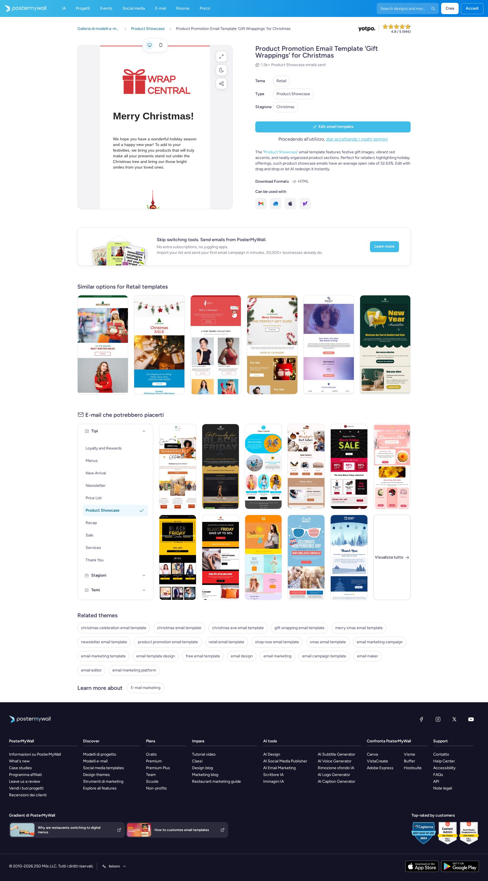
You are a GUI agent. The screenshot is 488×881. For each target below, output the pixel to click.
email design (242, 656)
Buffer (409, 761)
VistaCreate (377, 761)
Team (151, 774)
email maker (367, 656)
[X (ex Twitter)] (454, 719)
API (436, 781)
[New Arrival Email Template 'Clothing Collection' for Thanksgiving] (177, 466)
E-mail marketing (145, 687)
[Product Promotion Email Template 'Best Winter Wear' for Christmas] (102, 344)
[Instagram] (438, 719)
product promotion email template (168, 642)
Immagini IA (273, 781)
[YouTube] (471, 719)
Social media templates (103, 768)
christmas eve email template (238, 627)
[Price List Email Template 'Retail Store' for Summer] (263, 557)
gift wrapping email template (299, 627)
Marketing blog (205, 774)
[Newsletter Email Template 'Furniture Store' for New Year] (385, 344)
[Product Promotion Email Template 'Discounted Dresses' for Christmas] (215, 344)
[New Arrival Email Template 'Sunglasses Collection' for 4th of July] (306, 557)
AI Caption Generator (336, 781)
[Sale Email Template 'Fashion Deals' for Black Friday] (349, 466)
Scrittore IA (273, 774)
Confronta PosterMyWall (389, 741)
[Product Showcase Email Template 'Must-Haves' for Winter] (306, 466)
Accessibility (444, 768)
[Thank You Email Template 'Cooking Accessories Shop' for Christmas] (349, 557)
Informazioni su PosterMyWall (35, 754)
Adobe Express (380, 768)
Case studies (20, 768)
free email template (203, 656)
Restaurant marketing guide (216, 781)
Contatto (441, 754)
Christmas (285, 106)
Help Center (444, 761)
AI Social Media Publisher (285, 761)
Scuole (152, 781)
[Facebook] (421, 719)
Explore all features (100, 788)
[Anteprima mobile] (160, 45)
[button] (221, 56)
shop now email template (277, 642)
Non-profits (156, 788)
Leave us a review (24, 781)
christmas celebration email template (113, 627)
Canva (372, 754)
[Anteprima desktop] (149, 45)
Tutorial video (203, 754)
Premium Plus (158, 768)
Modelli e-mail (95, 761)
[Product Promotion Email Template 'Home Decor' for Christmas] (159, 344)
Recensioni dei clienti (28, 795)
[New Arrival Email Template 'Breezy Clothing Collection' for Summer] (263, 466)
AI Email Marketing (279, 768)
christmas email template (179, 627)
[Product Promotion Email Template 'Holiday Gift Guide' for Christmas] (272, 344)
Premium (154, 761)
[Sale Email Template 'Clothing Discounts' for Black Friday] (220, 557)
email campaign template (324, 656)
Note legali (442, 788)
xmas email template (328, 642)
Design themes (96, 774)
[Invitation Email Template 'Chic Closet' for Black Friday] (220, 466)
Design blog (202, 768)
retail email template (226, 642)
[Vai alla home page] (23, 8)
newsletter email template (104, 642)
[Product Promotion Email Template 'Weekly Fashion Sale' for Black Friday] (177, 557)
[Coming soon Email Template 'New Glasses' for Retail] (328, 344)
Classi (197, 761)
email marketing (277, 656)
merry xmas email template (359, 627)
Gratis (151, 754)
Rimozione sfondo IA (336, 768)
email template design (155, 656)
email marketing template (103, 656)
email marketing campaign (380, 642)
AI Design (271, 754)
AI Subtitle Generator (336, 754)
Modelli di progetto (99, 754)
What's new (19, 761)
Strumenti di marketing (103, 781)
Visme (409, 754)
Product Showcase (293, 93)
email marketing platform (134, 670)
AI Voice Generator (335, 761)
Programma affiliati (25, 774)
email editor (91, 670)
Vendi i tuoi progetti (26, 788)
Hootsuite (413, 768)
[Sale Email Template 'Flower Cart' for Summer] (392, 466)
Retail (281, 80)
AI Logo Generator (334, 774)
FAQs (438, 774)
